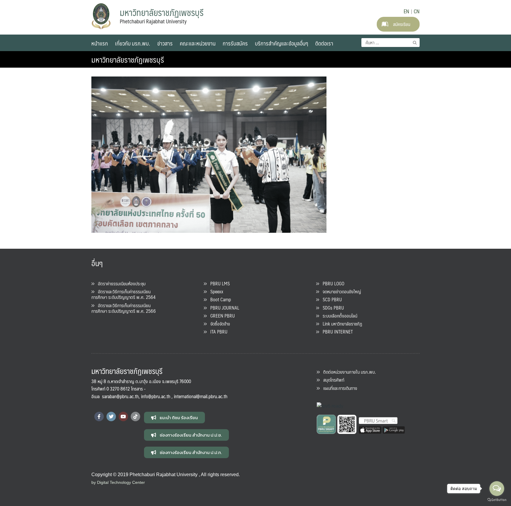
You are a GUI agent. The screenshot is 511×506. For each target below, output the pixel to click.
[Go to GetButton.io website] (496, 500)
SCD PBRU (330, 299)
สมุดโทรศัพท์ (332, 380)
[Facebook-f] (99, 416)
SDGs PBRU (331, 308)
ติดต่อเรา (324, 43)
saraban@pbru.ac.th (120, 396)
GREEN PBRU (221, 316)
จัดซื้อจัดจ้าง (218, 324)
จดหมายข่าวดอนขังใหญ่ (340, 291)
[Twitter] (111, 416)
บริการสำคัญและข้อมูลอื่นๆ (281, 43)
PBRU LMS (218, 283)
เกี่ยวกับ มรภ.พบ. (132, 43)
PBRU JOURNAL (223, 308)
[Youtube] (123, 416)
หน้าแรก (99, 43)
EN (406, 11)
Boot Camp (219, 299)
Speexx (215, 291)
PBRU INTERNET (336, 332)
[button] (174, 417)
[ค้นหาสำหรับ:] (390, 42)
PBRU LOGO (331, 283)
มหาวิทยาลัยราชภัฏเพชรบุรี (127, 59)
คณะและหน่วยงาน (198, 43)
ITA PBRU (217, 332)
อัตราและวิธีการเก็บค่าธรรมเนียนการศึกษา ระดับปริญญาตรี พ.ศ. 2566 (123, 308)
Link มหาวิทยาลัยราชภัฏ (340, 324)
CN (417, 11)
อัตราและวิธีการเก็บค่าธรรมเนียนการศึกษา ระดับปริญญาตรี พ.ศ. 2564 (123, 294)
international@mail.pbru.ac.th (200, 396)
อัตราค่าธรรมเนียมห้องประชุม (119, 283)
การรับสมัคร (235, 43)
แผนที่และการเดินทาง (338, 388)
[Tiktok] (135, 416)
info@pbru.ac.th (155, 396)
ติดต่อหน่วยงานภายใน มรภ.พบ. (348, 372)
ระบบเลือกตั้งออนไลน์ (338, 316)
